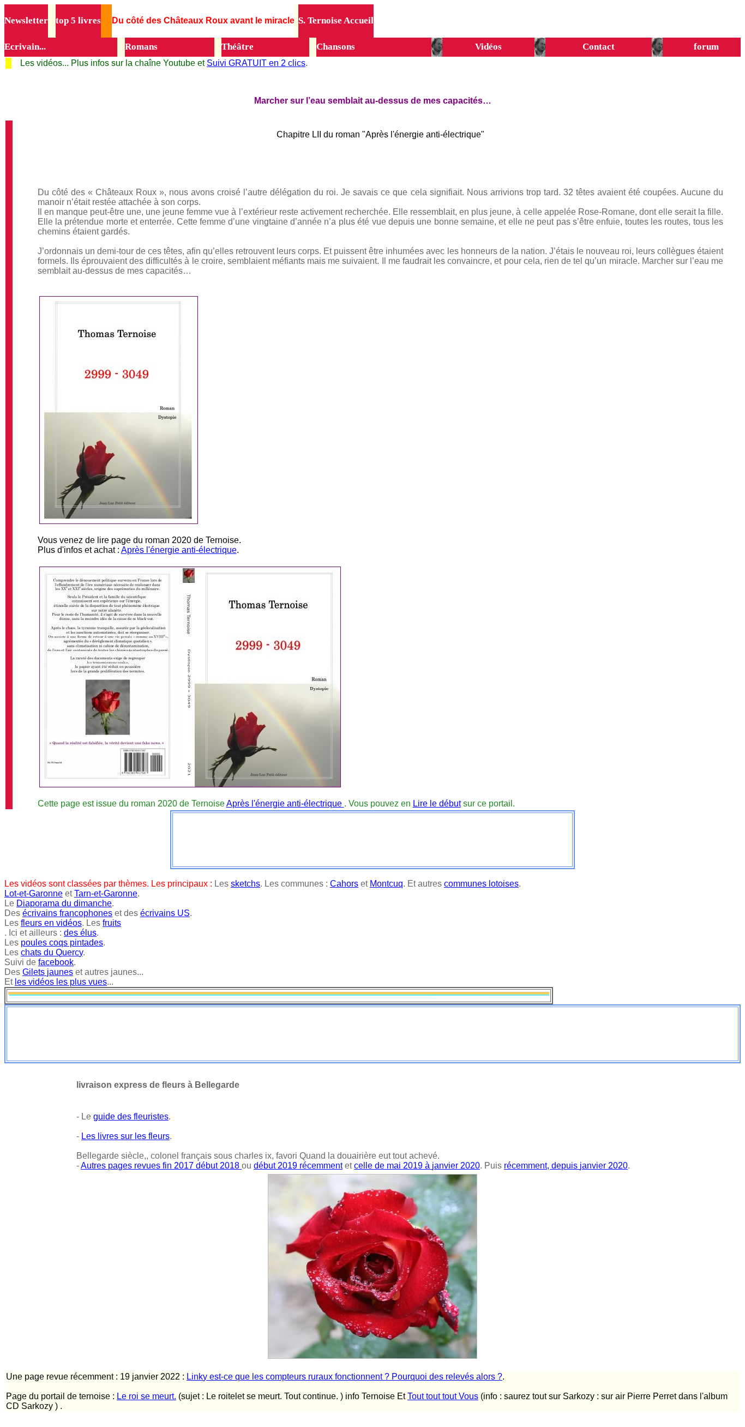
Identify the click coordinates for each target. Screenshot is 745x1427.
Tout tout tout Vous (442, 1396)
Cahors (344, 883)
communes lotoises (481, 883)
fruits (112, 923)
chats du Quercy (52, 952)
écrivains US (165, 913)
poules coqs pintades (62, 942)
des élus (80, 932)
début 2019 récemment (298, 1165)
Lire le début (437, 803)
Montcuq (386, 883)
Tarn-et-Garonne (105, 893)
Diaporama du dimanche (64, 903)
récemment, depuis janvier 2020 (566, 1165)
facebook (56, 962)
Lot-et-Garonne (33, 893)
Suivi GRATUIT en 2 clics (256, 63)
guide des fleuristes (131, 1116)
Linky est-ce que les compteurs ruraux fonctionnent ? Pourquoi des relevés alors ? (344, 1376)
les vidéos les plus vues (61, 981)
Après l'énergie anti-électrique (179, 550)
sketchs (245, 883)
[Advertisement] (372, 838)
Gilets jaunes (47, 972)
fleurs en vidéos (51, 923)
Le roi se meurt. (146, 1396)
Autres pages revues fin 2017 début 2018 (161, 1165)
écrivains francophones (67, 913)
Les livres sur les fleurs (125, 1136)
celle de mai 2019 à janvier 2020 (417, 1165)
